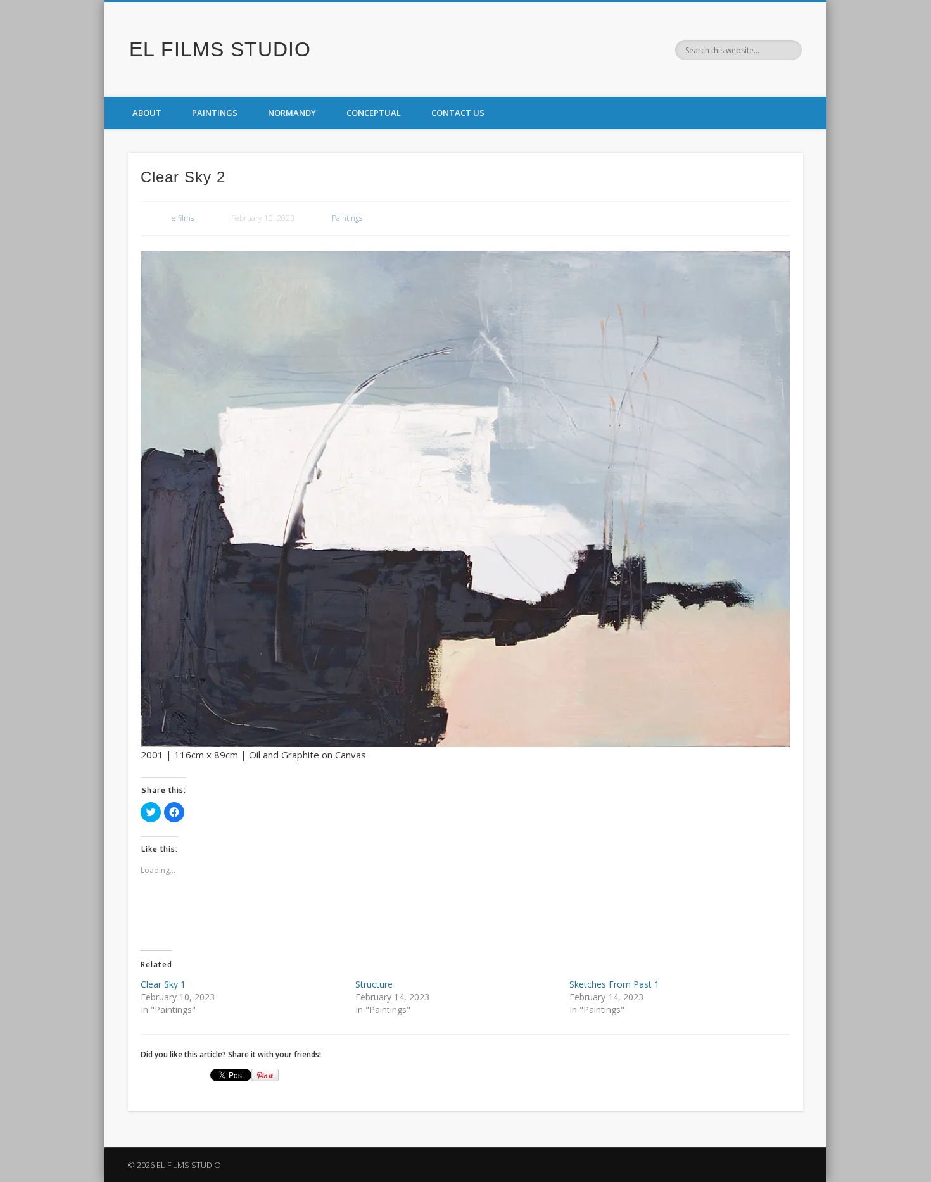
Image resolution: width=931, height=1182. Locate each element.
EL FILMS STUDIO (220, 49)
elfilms (183, 218)
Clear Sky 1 (163, 984)
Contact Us (457, 112)
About (147, 112)
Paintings (215, 112)
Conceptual (373, 112)
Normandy (292, 112)
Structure (374, 984)
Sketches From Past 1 (614, 984)
